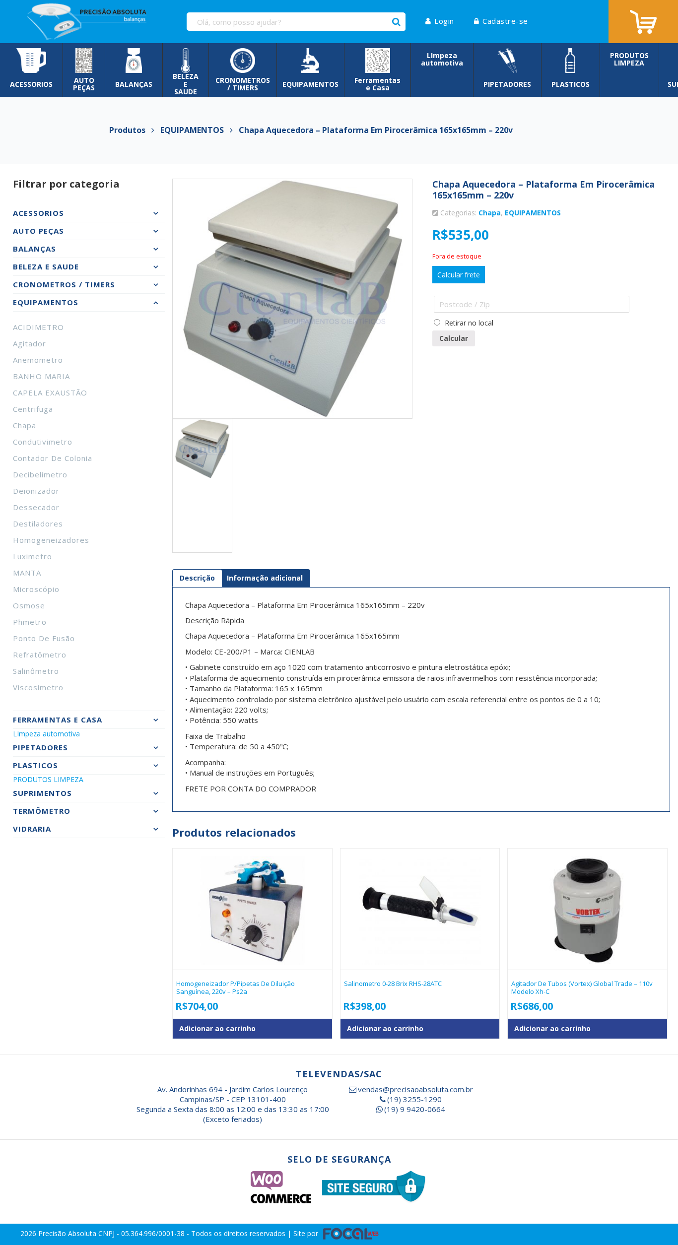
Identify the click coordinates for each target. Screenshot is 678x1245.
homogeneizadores (51, 540)
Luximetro (32, 556)
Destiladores (38, 523)
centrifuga (33, 409)
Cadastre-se (505, 21)
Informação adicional (265, 578)
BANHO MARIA (41, 376)
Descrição (197, 578)
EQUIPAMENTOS (533, 212)
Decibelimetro (40, 474)
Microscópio (36, 589)
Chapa (24, 425)
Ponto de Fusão (44, 638)
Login (444, 21)
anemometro (38, 360)
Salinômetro (36, 671)
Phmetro (30, 622)
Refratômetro (40, 654)
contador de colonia (52, 458)
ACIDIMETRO (38, 327)
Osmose (29, 605)
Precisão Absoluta (68, 1233)
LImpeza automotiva (46, 733)
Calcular (453, 338)
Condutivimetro (42, 442)
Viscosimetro (38, 687)
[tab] (197, 578)
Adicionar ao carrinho (217, 1028)
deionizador (36, 491)
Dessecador (36, 507)
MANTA (27, 573)
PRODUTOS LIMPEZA (48, 779)
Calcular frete (458, 274)
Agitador (29, 343)
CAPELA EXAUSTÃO (50, 392)
